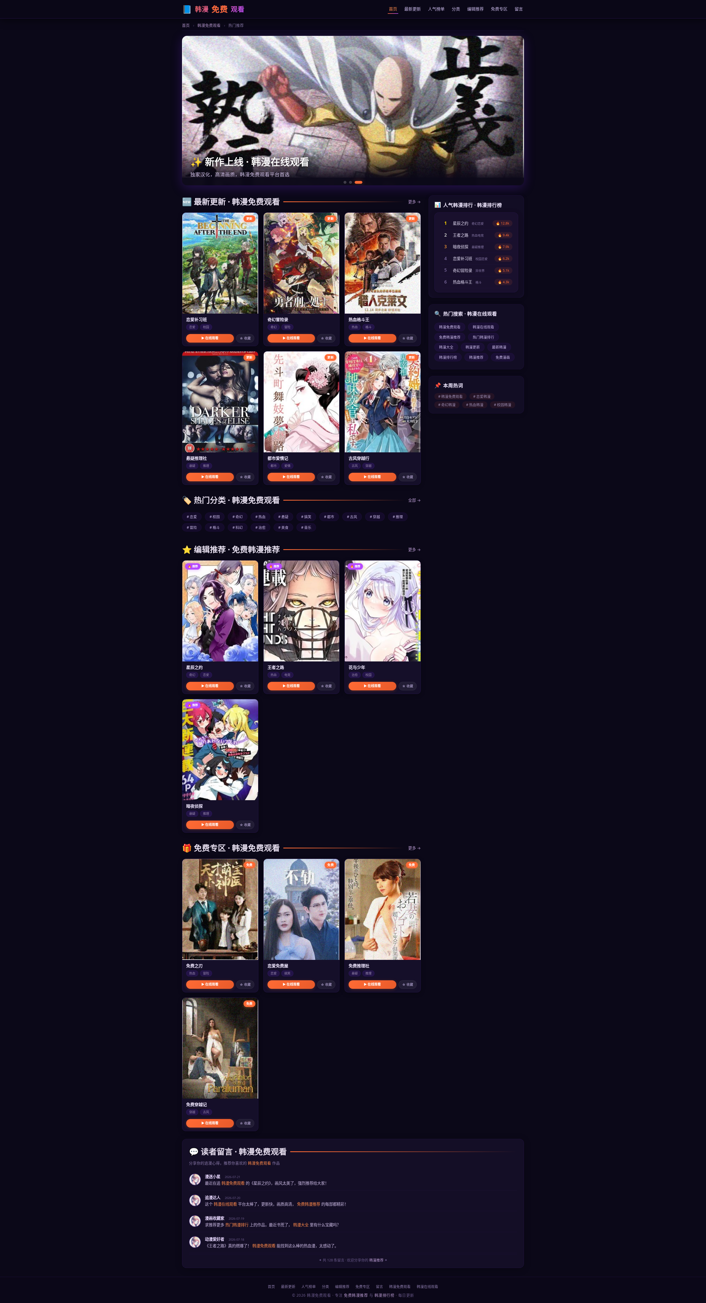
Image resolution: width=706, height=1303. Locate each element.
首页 (393, 9)
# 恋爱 (192, 516)
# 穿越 (375, 516)
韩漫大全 (446, 347)
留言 (519, 9)
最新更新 (412, 9)
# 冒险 (192, 527)
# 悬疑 (283, 516)
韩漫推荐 (476, 357)
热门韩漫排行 (483, 337)
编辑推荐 (475, 9)
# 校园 (215, 516)
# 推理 (398, 516)
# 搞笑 (306, 516)
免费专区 (499, 9)
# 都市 (329, 516)
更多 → (414, 201)
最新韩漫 (499, 347)
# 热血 (260, 516)
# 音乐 (306, 527)
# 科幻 (237, 527)
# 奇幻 (237, 516)
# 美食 (283, 527)
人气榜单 (436, 9)
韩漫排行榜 (448, 357)
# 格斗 (215, 527)
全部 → (414, 500)
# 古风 (352, 516)
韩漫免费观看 (209, 25)
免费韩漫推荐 (450, 337)
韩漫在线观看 (483, 326)
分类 (456, 9)
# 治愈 (260, 527)
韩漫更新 (473, 347)
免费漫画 (503, 357)
